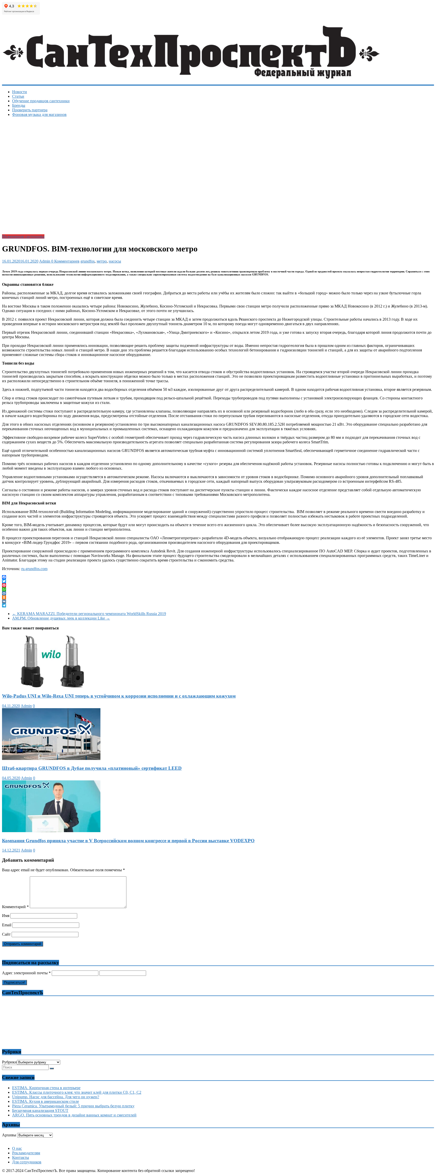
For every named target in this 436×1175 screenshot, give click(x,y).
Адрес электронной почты (26, 973)
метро (102, 261)
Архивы (9, 1135)
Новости (19, 92)
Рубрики (9, 1062)
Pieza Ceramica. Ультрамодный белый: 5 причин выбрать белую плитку (73, 1106)
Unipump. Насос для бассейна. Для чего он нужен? (55, 1097)
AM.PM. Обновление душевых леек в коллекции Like (61, 618)
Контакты (20, 1157)
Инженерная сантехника (23, 236)
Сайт (6, 934)
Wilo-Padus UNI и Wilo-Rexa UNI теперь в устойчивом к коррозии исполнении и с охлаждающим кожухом (119, 696)
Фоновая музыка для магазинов (39, 114)
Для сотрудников (26, 1162)
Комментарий (15, 907)
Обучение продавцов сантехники (41, 101)
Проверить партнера (29, 110)
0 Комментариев (65, 261)
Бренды (18, 105)
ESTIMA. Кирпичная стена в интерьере (46, 1088)
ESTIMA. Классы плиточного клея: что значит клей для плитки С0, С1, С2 (76, 1092)
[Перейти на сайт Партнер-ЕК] (218, 1142)
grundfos (87, 261)
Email (6, 925)
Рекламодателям (26, 1153)
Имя (5, 915)
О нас (17, 1148)
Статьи (18, 96)
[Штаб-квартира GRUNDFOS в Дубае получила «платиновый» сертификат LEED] (51, 758)
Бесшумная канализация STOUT (40, 1110)
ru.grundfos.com (34, 569)
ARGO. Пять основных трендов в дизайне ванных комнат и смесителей (74, 1115)
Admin (45, 261)
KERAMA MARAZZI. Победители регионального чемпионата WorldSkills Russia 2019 (89, 613)
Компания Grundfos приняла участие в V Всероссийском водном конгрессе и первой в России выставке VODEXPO (128, 840)
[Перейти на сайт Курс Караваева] (218, 1139)
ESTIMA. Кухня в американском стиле (45, 1101)
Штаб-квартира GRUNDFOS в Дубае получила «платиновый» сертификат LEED (92, 768)
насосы (115, 261)
